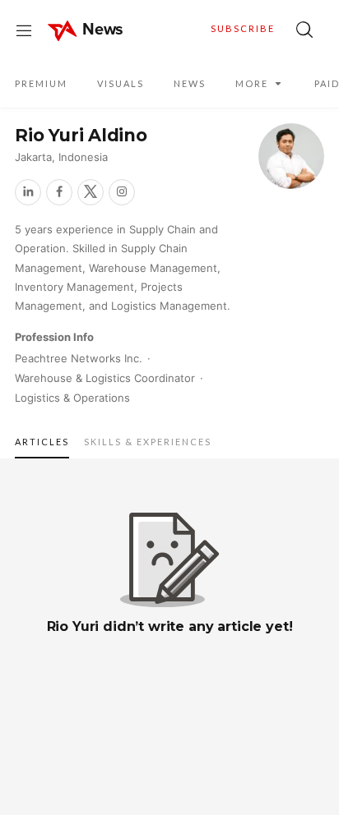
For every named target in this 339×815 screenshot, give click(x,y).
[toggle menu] (24, 29)
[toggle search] (304, 29)
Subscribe (243, 28)
